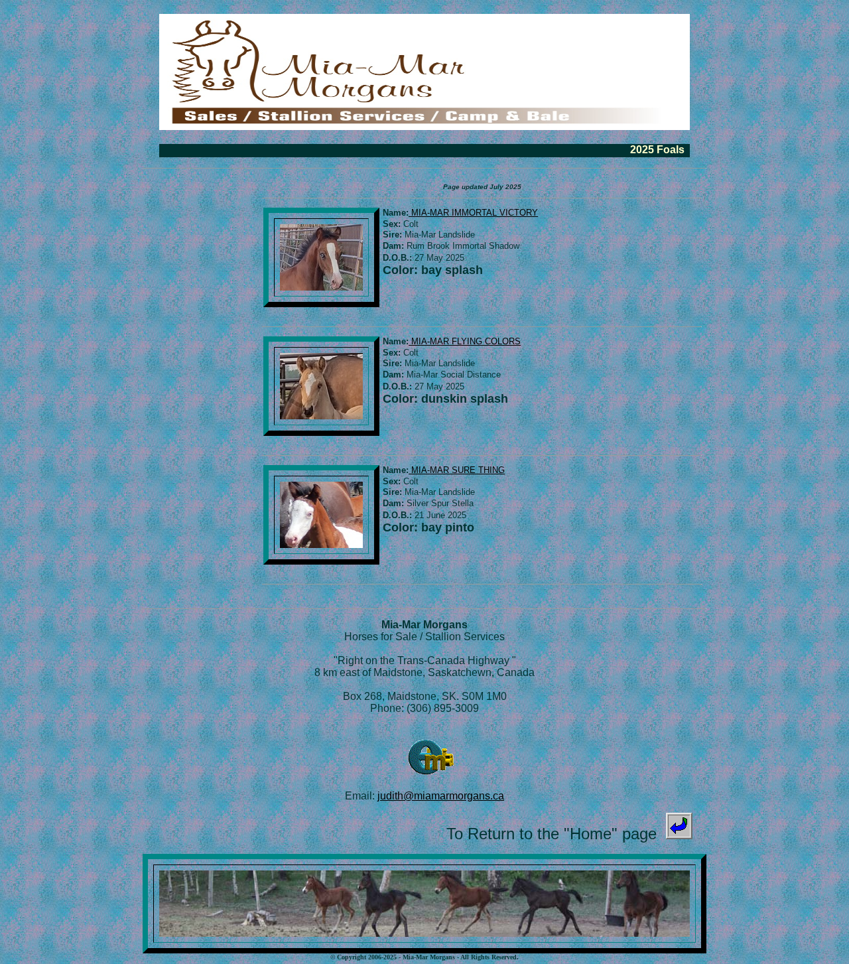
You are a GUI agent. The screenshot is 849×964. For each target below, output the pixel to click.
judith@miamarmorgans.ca (440, 795)
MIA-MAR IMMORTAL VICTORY (473, 213)
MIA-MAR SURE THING (457, 470)
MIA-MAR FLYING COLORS (465, 341)
